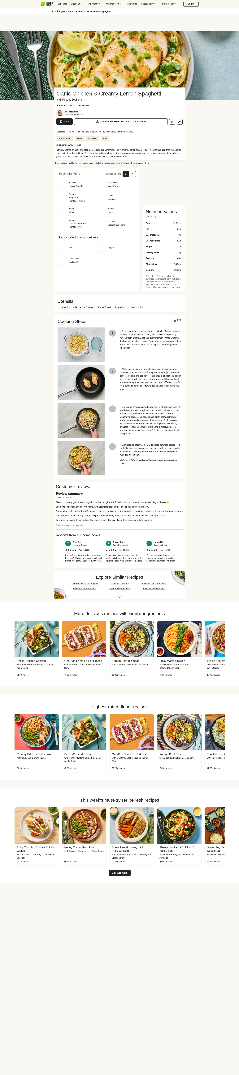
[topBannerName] (119, 23)
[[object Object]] (172, 122)
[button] (97, 173)
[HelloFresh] (46, 4)
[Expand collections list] (119, 595)
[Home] (52, 12)
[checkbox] (57, 105)
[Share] (180, 122)
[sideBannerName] (163, 185)
